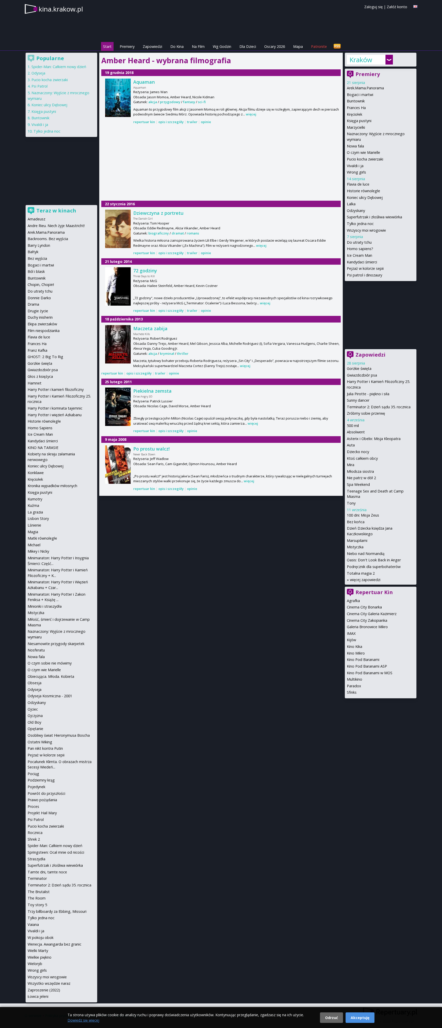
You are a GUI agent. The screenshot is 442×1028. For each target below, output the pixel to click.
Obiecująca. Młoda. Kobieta (51, 676)
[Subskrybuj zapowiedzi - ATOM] (337, 46)
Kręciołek (354, 114)
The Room (37, 898)
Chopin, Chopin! (41, 284)
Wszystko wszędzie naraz (49, 983)
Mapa (298, 46)
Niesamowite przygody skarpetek (56, 643)
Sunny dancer (358, 400)
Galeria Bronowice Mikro (367, 626)
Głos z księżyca (40, 376)
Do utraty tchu (359, 242)
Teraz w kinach (56, 210)
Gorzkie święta (359, 368)
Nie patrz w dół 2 (361, 477)
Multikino (354, 679)
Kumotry (35, 499)
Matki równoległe (42, 538)
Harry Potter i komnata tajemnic (55, 408)
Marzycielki (356, 127)
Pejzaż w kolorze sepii (365, 268)
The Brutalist (39, 891)
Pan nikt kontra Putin (45, 748)
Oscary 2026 (274, 46)
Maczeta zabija (150, 328)
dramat (178, 233)
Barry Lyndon (39, 245)
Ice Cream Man (359, 255)
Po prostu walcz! (151, 449)
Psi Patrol (39, 86)
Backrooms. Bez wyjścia (48, 238)
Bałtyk (33, 251)
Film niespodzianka (44, 330)
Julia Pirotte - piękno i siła (368, 393)
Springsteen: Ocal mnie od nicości (56, 852)
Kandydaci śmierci (362, 262)
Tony (351, 503)
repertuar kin (144, 122)
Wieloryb (35, 963)
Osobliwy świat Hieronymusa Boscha (59, 735)
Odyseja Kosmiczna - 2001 (50, 695)
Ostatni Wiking (40, 742)
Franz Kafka (37, 350)
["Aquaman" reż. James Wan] (118, 98)
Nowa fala (355, 146)
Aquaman (144, 82)
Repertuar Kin (374, 592)
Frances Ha (356, 107)
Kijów (351, 639)
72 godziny (145, 270)
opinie (206, 122)
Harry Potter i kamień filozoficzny (56, 389)
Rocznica (35, 832)
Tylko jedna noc (360, 223)
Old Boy (34, 722)
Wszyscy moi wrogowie (366, 230)
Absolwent (356, 432)
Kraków (360, 59)
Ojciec (33, 709)
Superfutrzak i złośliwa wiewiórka (374, 217)
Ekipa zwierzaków (42, 324)
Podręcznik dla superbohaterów (374, 566)
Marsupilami (357, 540)
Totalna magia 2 (361, 573)
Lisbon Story (38, 518)
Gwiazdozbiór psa (362, 375)
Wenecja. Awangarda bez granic (54, 944)
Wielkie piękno (39, 957)
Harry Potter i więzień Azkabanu (55, 414)
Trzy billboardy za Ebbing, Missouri (57, 911)
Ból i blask (36, 271)
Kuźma (33, 505)
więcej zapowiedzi (365, 579)
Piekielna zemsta (152, 391)
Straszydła (36, 858)
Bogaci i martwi (360, 94)
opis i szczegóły (171, 122)
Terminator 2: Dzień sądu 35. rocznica (379, 406)
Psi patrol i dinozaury (364, 275)
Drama (33, 304)
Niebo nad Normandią (365, 553)
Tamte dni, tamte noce (47, 872)
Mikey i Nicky (38, 551)
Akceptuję (360, 1017)
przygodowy (170, 102)
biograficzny (158, 233)
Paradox (354, 685)
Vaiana (33, 924)
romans (193, 233)
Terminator (37, 878)
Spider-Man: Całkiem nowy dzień (58, 66)
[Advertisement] (221, 163)
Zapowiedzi (152, 46)
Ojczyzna (35, 715)
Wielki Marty (38, 950)
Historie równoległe (363, 190)
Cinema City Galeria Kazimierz (371, 613)
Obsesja (34, 682)
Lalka (351, 203)
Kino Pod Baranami (363, 659)
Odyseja (38, 73)
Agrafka (353, 600)
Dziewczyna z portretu (158, 213)
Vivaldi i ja (355, 165)
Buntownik (356, 101)
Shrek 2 (34, 839)
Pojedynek (36, 786)
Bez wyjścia (37, 258)
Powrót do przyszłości (46, 793)
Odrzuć (331, 1017)
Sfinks (352, 692)
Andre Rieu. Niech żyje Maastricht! (56, 225)
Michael (34, 544)
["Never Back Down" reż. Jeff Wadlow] (118, 464)
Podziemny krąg (41, 780)
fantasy (189, 102)
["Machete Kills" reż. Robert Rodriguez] (118, 344)
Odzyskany (356, 210)
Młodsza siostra (360, 471)
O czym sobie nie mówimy (50, 663)
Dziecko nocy (358, 451)
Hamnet (34, 383)
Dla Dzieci (247, 46)
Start (107, 46)
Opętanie (35, 728)
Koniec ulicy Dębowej (365, 197)
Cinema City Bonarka (364, 607)
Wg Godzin (222, 46)
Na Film (198, 46)
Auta (351, 445)
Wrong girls (356, 172)
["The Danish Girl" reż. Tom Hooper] (118, 229)
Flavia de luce (358, 184)
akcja (152, 102)
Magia (33, 531)
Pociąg (33, 773)
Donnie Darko (39, 297)
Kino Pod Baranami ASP (367, 666)
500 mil (353, 425)
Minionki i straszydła (45, 606)
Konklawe (36, 472)
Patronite (319, 46)
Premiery (127, 46)
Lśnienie (34, 525)
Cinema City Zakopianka (367, 620)
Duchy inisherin (40, 317)
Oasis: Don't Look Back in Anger (374, 560)
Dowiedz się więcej (83, 1020)
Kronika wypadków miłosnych (52, 485)
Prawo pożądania (42, 799)
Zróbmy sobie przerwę (366, 413)
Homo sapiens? (360, 248)
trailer (192, 122)
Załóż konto (397, 6)
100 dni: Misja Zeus (363, 515)
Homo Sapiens (40, 427)
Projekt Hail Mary (42, 812)
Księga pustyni (359, 120)
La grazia (35, 512)
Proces (33, 806)
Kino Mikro (356, 653)
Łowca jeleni (38, 996)
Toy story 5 (37, 904)
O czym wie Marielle (363, 152)
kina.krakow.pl (61, 9)
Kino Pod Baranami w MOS (369, 672)
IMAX (351, 633)
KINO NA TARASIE (43, 447)
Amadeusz (36, 219)
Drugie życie (38, 310)
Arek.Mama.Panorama (365, 87)
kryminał (167, 353)
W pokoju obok (40, 937)
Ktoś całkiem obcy (362, 458)
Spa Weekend (358, 484)
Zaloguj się (373, 6)
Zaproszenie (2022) (44, 990)
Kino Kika (354, 646)
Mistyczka (355, 546)
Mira (350, 464)
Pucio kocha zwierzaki (365, 159)
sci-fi (202, 102)
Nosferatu (36, 650)
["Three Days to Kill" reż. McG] (118, 286)
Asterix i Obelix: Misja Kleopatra (374, 438)
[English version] (415, 6)
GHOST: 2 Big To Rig (45, 356)
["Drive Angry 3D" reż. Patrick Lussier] (118, 407)
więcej (251, 114)
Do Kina (177, 46)
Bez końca (355, 521)
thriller (183, 353)
